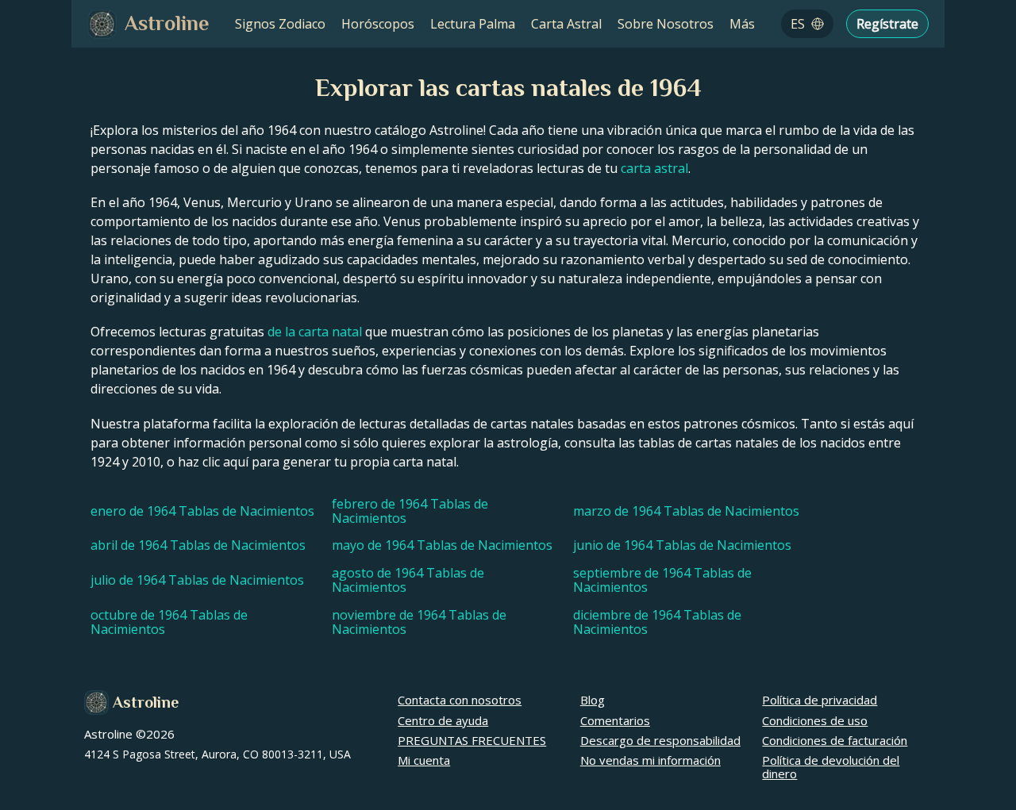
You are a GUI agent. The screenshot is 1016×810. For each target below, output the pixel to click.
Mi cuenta (424, 760)
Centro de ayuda (443, 720)
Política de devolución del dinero (830, 766)
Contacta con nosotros (459, 700)
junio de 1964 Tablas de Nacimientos (682, 545)
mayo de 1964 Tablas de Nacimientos (442, 545)
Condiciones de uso (815, 720)
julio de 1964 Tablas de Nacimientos (197, 580)
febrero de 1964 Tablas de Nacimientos (410, 511)
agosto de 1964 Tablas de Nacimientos (408, 580)
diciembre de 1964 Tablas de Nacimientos (657, 622)
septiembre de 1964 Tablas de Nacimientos (662, 580)
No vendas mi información (650, 760)
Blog (592, 700)
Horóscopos (377, 24)
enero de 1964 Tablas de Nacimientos (202, 511)
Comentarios (615, 720)
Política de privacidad (819, 700)
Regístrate (887, 24)
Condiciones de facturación (834, 740)
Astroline (146, 702)
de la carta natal (314, 331)
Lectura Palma (472, 24)
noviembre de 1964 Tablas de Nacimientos (419, 622)
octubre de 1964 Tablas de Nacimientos (169, 622)
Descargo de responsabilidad (660, 740)
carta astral (654, 168)
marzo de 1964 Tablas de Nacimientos (686, 511)
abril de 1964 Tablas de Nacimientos (198, 545)
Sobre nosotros (666, 24)
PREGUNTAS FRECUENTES (472, 740)
